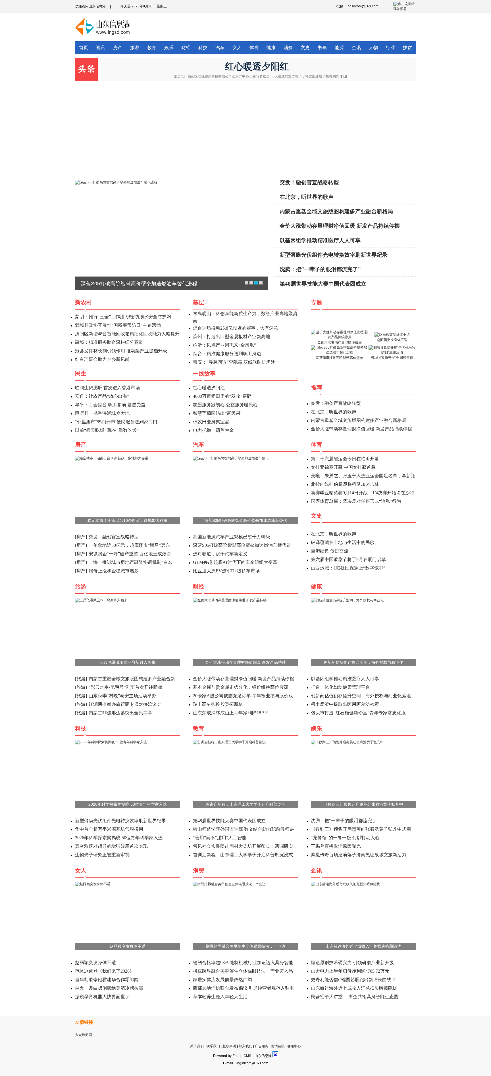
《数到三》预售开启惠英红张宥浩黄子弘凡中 (363, 804)
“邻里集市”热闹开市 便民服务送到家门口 (116, 421)
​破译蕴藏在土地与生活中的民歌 (343, 542)
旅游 (134, 47)
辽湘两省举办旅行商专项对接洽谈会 (125, 704)
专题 (316, 302)
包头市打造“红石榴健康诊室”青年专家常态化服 (358, 712)
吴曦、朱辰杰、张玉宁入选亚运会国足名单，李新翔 (363, 475)
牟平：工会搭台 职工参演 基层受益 (110, 404)
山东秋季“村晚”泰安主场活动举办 (122, 695)
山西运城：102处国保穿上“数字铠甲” (348, 568)
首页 (83, 47)
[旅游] (81, 678)
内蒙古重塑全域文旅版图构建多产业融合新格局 (336, 211)
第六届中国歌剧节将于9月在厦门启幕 (348, 559)
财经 (185, 47)
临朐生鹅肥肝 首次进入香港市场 (107, 387)
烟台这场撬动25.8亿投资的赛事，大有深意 (235, 328)
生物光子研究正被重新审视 (102, 854)
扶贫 (407, 47)
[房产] (81, 536)
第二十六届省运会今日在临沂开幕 (345, 458)
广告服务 (262, 1046)
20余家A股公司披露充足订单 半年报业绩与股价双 (243, 695)
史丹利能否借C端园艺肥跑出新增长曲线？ (353, 979)
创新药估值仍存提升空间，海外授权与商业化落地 (361, 695)
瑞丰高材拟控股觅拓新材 (218, 704)
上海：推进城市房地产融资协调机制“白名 (130, 562)
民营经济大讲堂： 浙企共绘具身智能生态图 (354, 996)
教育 (151, 47)
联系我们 (213, 1046)
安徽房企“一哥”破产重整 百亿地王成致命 (130, 553)
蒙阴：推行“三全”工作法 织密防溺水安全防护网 (123, 316)
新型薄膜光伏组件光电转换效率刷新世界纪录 (334, 255)
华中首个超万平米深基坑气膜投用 (109, 829)
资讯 (100, 47)
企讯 (356, 47)
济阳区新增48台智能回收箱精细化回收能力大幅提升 (127, 333)
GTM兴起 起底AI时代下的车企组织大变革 (235, 562)
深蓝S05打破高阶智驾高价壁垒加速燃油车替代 (245, 520)
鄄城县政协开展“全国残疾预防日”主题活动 (118, 325)
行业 (390, 47)
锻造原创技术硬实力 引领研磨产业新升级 (352, 962)
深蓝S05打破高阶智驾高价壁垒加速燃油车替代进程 (139, 283)
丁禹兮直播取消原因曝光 (336, 846)
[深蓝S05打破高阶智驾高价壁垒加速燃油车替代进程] (171, 237)
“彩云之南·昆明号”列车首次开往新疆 (125, 687)
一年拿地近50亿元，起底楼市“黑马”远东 (129, 545)
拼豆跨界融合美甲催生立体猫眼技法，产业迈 (245, 946)
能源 (339, 47)
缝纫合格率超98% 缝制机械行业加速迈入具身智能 (243, 962)
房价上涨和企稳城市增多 (114, 570)
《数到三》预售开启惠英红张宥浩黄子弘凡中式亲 (361, 829)
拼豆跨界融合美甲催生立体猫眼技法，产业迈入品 (243, 971)
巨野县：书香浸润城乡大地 (102, 413)
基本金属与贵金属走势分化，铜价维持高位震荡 (240, 687)
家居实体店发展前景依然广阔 (222, 979)
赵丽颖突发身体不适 (127, 946)
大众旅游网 (83, 1035)
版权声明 (229, 1046)
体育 (254, 47)
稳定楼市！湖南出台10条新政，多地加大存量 (128, 520)
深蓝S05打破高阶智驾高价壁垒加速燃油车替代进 (242, 545)
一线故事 (204, 373)
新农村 (83, 302)
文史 (305, 47)
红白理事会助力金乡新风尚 (102, 359)
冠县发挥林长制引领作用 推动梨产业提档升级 (121, 350)
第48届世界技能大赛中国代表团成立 (323, 284)
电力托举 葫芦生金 (213, 430)
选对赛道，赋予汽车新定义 (220, 553)
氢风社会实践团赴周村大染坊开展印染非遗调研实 (243, 846)
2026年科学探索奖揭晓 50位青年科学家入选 (127, 804)
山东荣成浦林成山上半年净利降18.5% (230, 712)
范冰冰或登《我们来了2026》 (104, 971)
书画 (322, 47)
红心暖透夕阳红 (257, 66)
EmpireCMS (241, 1056)
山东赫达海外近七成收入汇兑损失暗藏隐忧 (363, 946)
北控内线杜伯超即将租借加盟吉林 (345, 484)
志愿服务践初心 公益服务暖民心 (225, 404)
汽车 (219, 47)
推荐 (316, 387)
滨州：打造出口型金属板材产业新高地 (231, 336)
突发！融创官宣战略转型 (309, 182)
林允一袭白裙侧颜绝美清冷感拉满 (109, 988)
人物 (373, 47)
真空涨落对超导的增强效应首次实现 (111, 846)
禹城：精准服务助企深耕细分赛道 (109, 342)
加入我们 (245, 1046)
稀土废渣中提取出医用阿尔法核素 (345, 704)
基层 (198, 302)
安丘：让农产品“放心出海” (102, 396)
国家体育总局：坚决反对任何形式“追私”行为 (356, 501)
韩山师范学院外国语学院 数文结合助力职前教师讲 (243, 829)
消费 (288, 47)
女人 (237, 47)
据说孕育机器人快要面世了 (102, 996)
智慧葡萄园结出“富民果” (217, 413)
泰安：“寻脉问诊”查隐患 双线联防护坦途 (234, 362)
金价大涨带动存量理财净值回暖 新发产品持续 (245, 662)
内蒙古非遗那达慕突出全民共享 (120, 712)
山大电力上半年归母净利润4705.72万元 (350, 971)
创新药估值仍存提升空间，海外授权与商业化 (363, 662)
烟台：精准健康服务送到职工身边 (227, 353)
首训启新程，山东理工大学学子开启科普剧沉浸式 (243, 854)
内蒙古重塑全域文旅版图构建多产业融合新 (132, 678)
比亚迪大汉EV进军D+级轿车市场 (226, 570)
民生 (80, 373)
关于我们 (197, 1046)
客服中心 (294, 1046)
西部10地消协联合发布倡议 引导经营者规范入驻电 (243, 988)
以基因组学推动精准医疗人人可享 (320, 240)
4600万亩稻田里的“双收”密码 (222, 396)
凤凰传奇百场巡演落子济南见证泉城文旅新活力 (358, 854)
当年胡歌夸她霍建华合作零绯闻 (107, 979)
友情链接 (278, 1046)
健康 (271, 47)
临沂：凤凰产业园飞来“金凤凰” (224, 345)
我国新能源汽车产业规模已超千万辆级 (231, 536)
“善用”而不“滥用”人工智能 (219, 837)
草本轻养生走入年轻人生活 (220, 996)
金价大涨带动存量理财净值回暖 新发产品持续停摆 (340, 226)
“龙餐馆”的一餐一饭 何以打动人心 (345, 837)
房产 (117, 47)
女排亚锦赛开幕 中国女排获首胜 (343, 467)
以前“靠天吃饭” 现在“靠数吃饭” (107, 430)
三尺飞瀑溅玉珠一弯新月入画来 (127, 662)
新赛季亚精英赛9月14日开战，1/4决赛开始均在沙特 (362, 492)
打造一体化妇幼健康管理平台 (340, 687)
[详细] (342, 76)
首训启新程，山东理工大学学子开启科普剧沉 (245, 804)
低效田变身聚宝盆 (211, 421)
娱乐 (168, 47)
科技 (202, 47)
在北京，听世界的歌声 (307, 197)
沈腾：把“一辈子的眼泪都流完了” (320, 269)
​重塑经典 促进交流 (329, 551)
